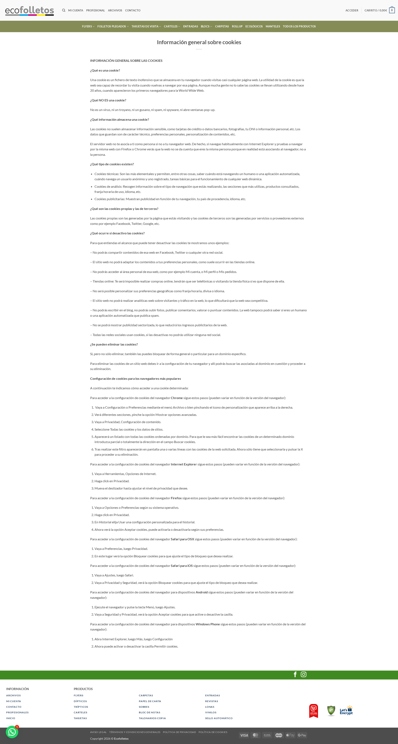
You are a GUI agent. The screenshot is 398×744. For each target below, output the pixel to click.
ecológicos (254, 26)
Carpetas (222, 26)
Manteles (273, 26)
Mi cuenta (75, 10)
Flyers (87, 26)
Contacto (133, 10)
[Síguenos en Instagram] (303, 675)
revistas (211, 701)
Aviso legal (98, 732)
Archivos (115, 10)
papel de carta (150, 701)
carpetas (146, 695)
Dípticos (80, 701)
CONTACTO (13, 706)
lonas (209, 706)
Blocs (205, 26)
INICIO (10, 718)
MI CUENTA (13, 701)
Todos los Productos (299, 26)
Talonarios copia (152, 718)
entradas (212, 695)
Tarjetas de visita (145, 26)
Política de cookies (213, 732)
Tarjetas (80, 718)
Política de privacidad (179, 732)
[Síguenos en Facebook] (295, 675)
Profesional (95, 10)
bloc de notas (149, 712)
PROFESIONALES (17, 712)
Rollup (237, 26)
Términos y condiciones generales (134, 732)
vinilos (210, 712)
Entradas (190, 26)
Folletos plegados (111, 26)
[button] (352, 10)
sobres (144, 706)
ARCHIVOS (13, 695)
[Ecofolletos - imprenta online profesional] (29, 10)
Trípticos (81, 706)
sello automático (219, 718)
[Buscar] (63, 10)
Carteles (170, 26)
